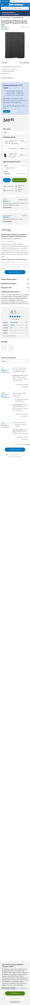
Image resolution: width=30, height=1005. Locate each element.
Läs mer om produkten (7, 77)
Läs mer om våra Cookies (8, 988)
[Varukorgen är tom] (28, 5)
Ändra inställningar (15, 1001)
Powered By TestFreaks (21, 444)
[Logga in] (24, 5)
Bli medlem (6, 111)
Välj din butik (7, 173)
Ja (22, 386)
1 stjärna (5, 333)
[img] (27, 46)
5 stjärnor (5, 322)
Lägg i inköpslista (25, 62)
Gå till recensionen (7, 207)
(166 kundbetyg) (5, 28)
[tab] (5, 1)
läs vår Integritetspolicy (21, 988)
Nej (25, 386)
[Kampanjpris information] (22, 156)
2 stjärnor (5, 330)
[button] (4, 347)
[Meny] (2, 5)
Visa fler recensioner (15, 449)
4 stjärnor (5, 325)
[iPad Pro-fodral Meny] (11, 17)
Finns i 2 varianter (14, 143)
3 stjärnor (5, 327)
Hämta (8, 180)
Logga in (14, 111)
